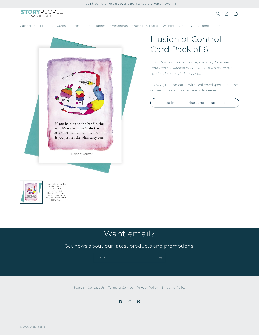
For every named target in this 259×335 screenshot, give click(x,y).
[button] (46, 26)
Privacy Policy (147, 287)
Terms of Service (120, 287)
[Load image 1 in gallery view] (31, 192)
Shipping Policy (173, 287)
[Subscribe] (160, 257)
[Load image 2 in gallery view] (56, 192)
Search (79, 287)
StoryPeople (37, 327)
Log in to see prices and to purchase (194, 102)
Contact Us (96, 287)
